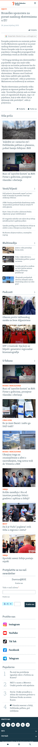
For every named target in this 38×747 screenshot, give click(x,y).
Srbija (5, 489)
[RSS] (23, 725)
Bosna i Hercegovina (12, 386)
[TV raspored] (28, 725)
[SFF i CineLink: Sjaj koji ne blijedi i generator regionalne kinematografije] (19, 334)
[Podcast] (19, 744)
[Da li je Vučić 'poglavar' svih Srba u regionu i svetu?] (19, 512)
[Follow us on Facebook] (3, 725)
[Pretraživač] (30, 744)
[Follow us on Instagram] (18, 725)
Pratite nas (30, 605)
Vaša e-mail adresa (11, 588)
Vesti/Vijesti (10, 188)
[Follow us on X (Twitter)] (8, 725)
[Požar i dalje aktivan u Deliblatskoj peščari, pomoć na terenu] (8, 259)
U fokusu (8, 361)
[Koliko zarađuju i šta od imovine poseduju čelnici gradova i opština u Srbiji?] (19, 477)
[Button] (32, 30)
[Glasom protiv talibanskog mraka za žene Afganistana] (19, 305)
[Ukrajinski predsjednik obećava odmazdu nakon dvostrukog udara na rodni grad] (8, 279)
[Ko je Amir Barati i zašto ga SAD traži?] (19, 408)
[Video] (8, 744)
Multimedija (10, 243)
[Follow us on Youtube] (13, 725)
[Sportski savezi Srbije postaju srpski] (19, 543)
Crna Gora (7, 420)
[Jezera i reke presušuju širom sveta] (8, 250)
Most (5, 524)
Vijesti (4, 9)
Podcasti (8, 292)
